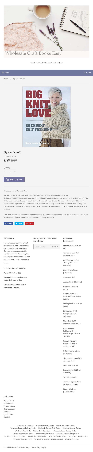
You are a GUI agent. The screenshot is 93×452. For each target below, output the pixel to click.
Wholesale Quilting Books (37, 436)
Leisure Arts (68, 311)
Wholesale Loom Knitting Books (65, 431)
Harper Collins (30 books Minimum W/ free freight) (72, 296)
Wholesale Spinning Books (78, 436)
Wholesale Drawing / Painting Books (23, 428)
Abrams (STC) (68, 246)
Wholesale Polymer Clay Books (15, 436)
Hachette (66, 286)
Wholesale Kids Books (23, 431)
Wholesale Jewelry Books (72, 428)
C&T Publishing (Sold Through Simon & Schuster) (71, 263)
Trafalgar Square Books (72, 382)
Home (6, 79)
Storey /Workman (70, 389)
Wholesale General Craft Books (49, 428)
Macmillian (67, 321)
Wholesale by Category (25, 425)
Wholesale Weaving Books (22, 439)
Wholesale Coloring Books (45, 425)
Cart (89, 73)
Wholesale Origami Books (45, 434)
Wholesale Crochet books (65, 425)
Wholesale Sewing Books (57, 436)
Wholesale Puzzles (72, 439)
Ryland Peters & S (70, 351)
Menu (7, 73)
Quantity (7, 168)
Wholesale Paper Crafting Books (67, 434)
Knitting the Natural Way (72, 304)
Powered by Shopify (39, 447)
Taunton (66, 377)
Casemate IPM (69, 277)
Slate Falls (67, 365)
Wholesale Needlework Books (22, 434)
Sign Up (55, 247)
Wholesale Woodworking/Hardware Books (48, 439)
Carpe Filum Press (70, 270)
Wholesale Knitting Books (42, 431)
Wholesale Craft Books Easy (19, 447)
